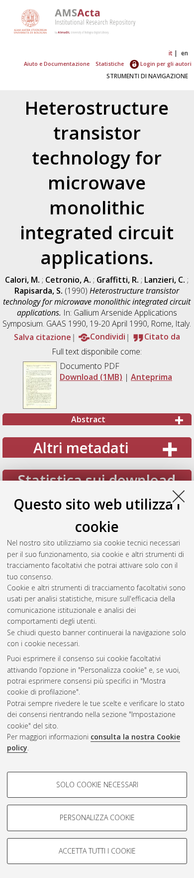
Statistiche (110, 63)
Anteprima (151, 376)
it (171, 53)
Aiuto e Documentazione (57, 63)
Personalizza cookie (97, 817)
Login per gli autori (165, 63)
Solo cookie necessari (97, 784)
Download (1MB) (91, 376)
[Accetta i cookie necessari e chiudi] (179, 496)
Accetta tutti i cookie (97, 851)
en (184, 53)
